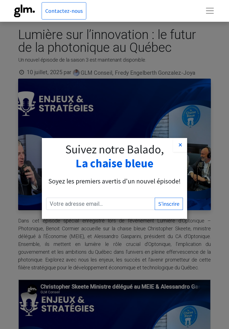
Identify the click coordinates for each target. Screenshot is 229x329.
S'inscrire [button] (168, 203)
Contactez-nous (64, 10)
